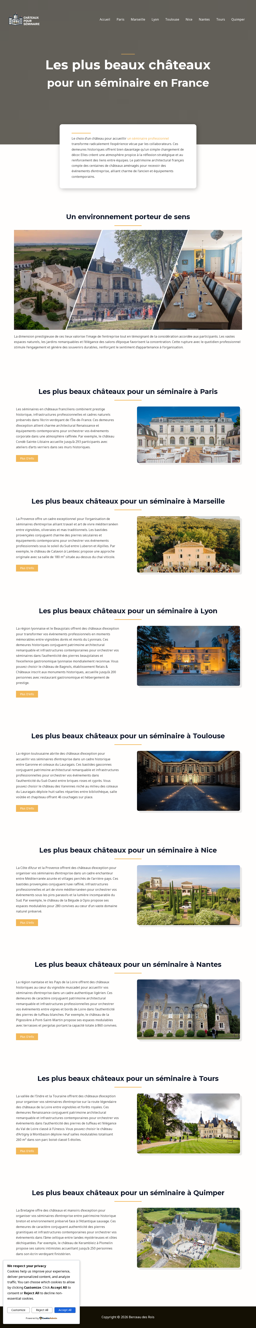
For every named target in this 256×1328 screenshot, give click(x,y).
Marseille (138, 19)
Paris (120, 19)
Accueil (105, 19)
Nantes (204, 19)
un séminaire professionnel (148, 138)
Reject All (42, 1310)
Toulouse (172, 19)
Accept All (65, 1310)
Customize (18, 1310)
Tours (220, 19)
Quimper (238, 19)
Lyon (155, 19)
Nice (189, 19)
